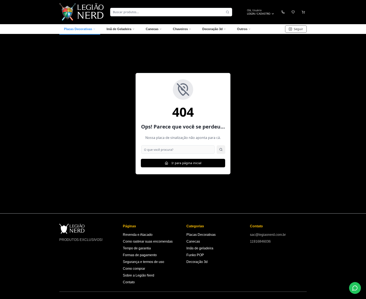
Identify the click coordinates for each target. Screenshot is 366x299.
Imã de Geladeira (119, 29)
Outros (242, 29)
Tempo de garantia (137, 248)
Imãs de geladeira (199, 248)
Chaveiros (180, 29)
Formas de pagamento (140, 255)
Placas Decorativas (78, 29)
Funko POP (195, 255)
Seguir (298, 29)
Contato (129, 282)
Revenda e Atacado (137, 234)
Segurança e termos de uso (143, 262)
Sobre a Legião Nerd (138, 275)
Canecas (152, 29)
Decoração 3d (212, 29)
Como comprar (134, 268)
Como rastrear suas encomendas (148, 241)
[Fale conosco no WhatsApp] (355, 288)
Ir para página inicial (186, 163)
